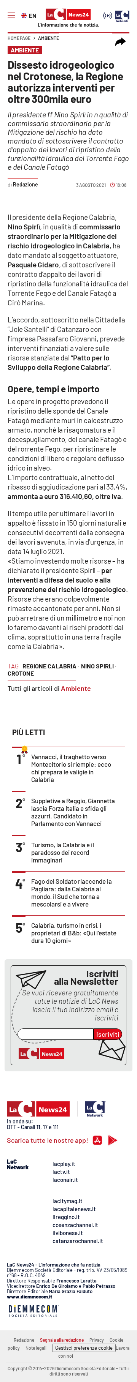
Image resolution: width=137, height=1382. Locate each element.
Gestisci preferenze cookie (84, 1348)
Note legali (35, 1347)
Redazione (24, 1340)
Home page (19, 38)
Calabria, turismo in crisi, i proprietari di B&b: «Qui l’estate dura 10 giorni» (73, 932)
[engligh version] (25, 14)
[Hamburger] (11, 15)
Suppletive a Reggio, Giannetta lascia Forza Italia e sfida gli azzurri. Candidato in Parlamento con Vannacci (73, 812)
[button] (120, 42)
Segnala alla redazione (62, 1340)
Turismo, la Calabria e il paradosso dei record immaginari (62, 852)
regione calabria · (50, 666)
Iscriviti (107, 1034)
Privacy (96, 1340)
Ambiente (48, 38)
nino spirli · (98, 666)
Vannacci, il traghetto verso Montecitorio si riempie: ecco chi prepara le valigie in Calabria (71, 768)
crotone (21, 673)
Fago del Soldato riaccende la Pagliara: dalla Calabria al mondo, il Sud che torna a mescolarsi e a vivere (71, 892)
